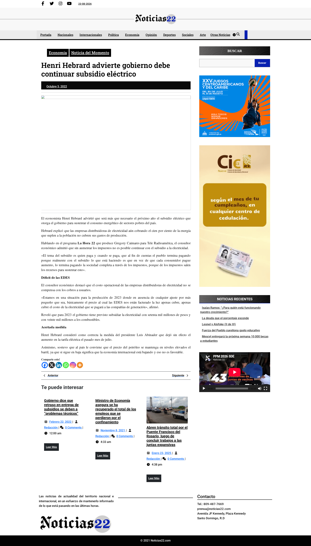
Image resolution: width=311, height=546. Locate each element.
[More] (80, 365)
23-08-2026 (85, 3)
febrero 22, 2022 (60, 422)
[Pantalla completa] (265, 388)
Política (113, 35)
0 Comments (73, 427)
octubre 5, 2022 (56, 86)
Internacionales (91, 35)
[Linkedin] (59, 365)
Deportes (169, 35)
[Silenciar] (260, 388)
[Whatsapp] (66, 365)
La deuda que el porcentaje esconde (225, 318)
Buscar (234, 51)
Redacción (51, 427)
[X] (52, 365)
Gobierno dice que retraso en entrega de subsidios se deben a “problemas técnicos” (61, 407)
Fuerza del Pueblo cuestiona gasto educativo (231, 330)
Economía (132, 35)
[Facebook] (45, 365)
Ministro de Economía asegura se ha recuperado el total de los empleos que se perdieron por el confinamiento (115, 411)
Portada (45, 35)
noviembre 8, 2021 (113, 430)
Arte (203, 35)
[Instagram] (73, 365)
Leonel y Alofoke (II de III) (219, 324)
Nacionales (65, 35)
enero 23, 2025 (162, 453)
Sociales (187, 35)
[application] (234, 372)
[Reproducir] (204, 388)
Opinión (151, 35)
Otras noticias (220, 35)
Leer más (52, 448)
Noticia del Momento (90, 52)
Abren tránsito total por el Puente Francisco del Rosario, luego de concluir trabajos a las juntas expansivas (167, 436)
